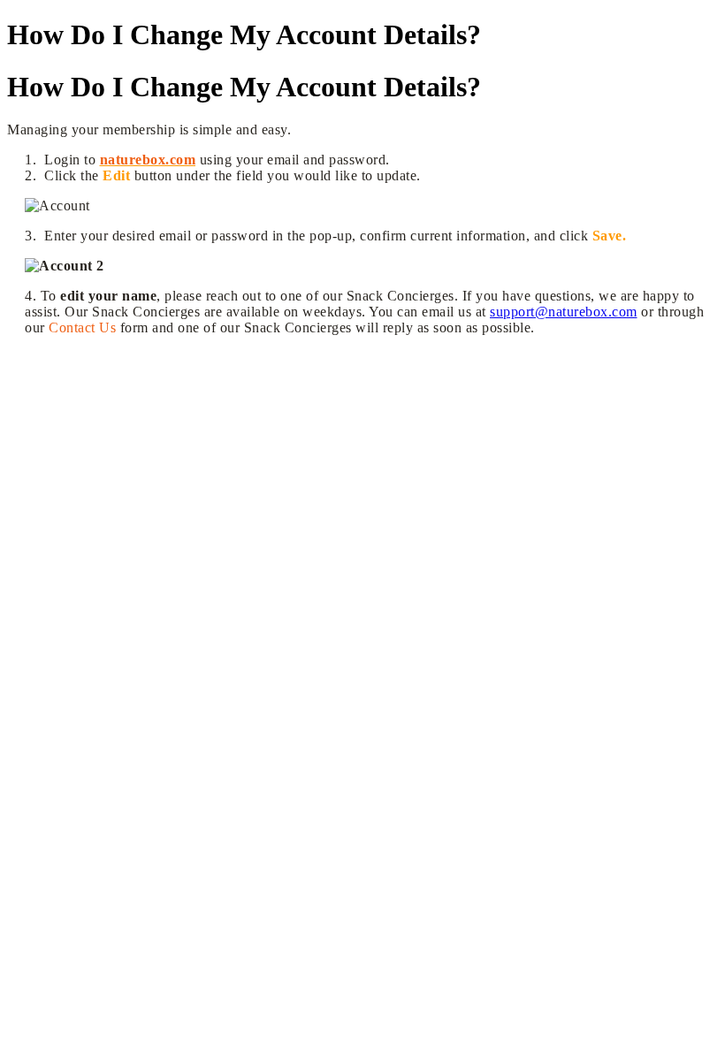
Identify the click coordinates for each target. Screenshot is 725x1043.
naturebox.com (148, 159)
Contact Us (82, 327)
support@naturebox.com (563, 311)
